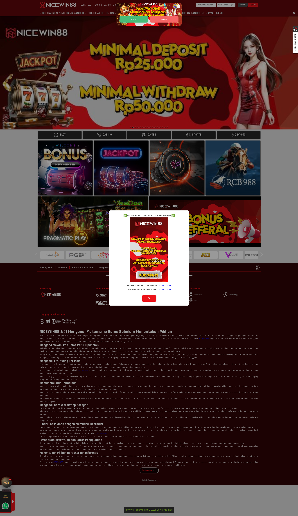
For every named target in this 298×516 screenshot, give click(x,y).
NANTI (164, 19)
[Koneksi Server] (7, 483)
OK (149, 298)
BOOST (134, 19)
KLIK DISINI (165, 285)
